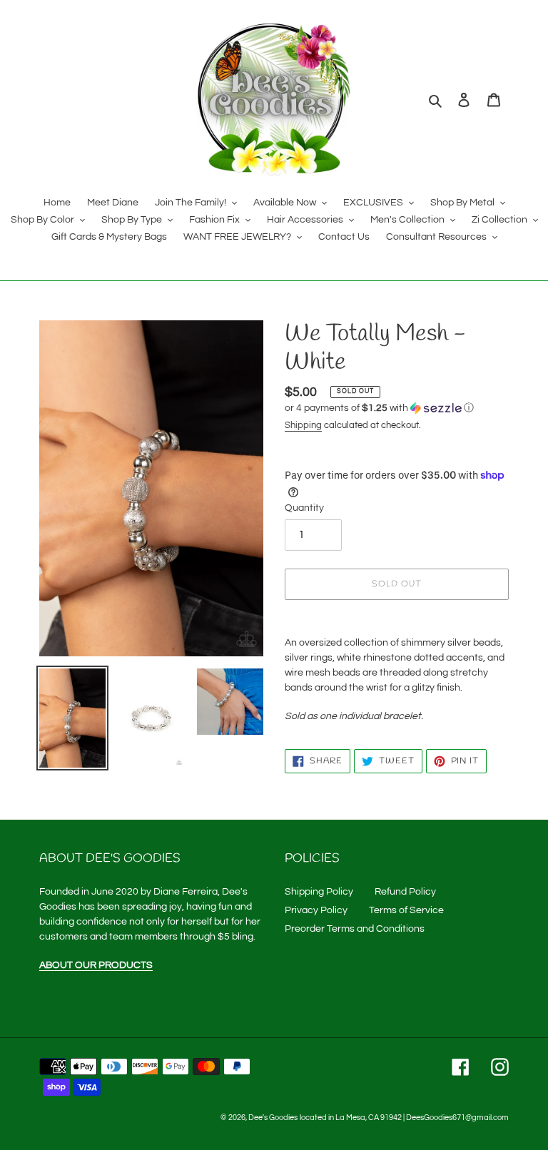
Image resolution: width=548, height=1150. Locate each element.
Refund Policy (405, 892)
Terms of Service (406, 910)
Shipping (303, 425)
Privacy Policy (316, 910)
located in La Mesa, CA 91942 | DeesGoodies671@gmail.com (404, 1117)
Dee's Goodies (273, 1117)
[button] (379, 408)
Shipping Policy (319, 892)
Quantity (304, 508)
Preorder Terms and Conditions (355, 929)
